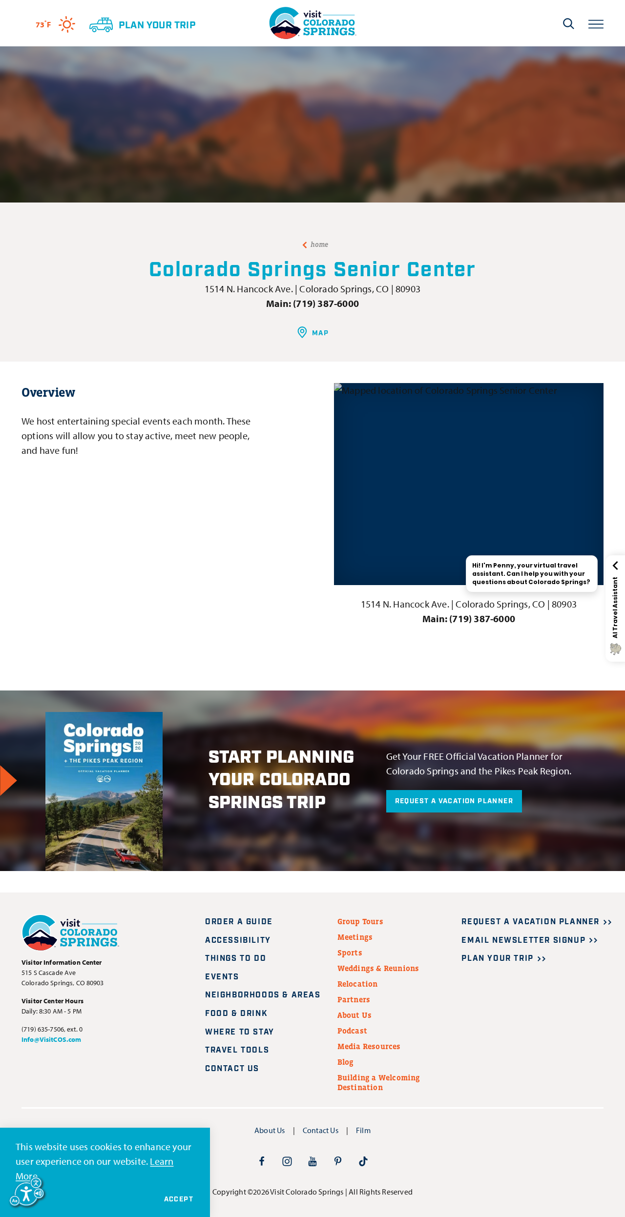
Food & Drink (236, 1014)
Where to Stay (239, 1032)
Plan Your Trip (497, 958)
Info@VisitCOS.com (51, 1039)
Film (363, 1130)
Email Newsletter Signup (523, 940)
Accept (178, 1199)
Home (320, 244)
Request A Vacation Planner (454, 801)
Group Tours (360, 921)
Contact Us (232, 1069)
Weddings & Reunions (378, 968)
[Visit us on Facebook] (261, 1161)
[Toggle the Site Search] (568, 23)
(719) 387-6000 (326, 303)
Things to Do (235, 958)
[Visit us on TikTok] (363, 1161)
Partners (354, 999)
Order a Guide (239, 922)
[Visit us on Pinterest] (338, 1161)
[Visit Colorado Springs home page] (312, 23)
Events (222, 977)
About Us (354, 1015)
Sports (349, 952)
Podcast (352, 1030)
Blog (345, 1061)
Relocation (357, 983)
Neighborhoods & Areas (263, 995)
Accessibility (238, 940)
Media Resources (369, 1046)
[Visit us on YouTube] (312, 1161)
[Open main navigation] (596, 23)
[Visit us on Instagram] (287, 1161)
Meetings (355, 937)
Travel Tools (237, 1050)
